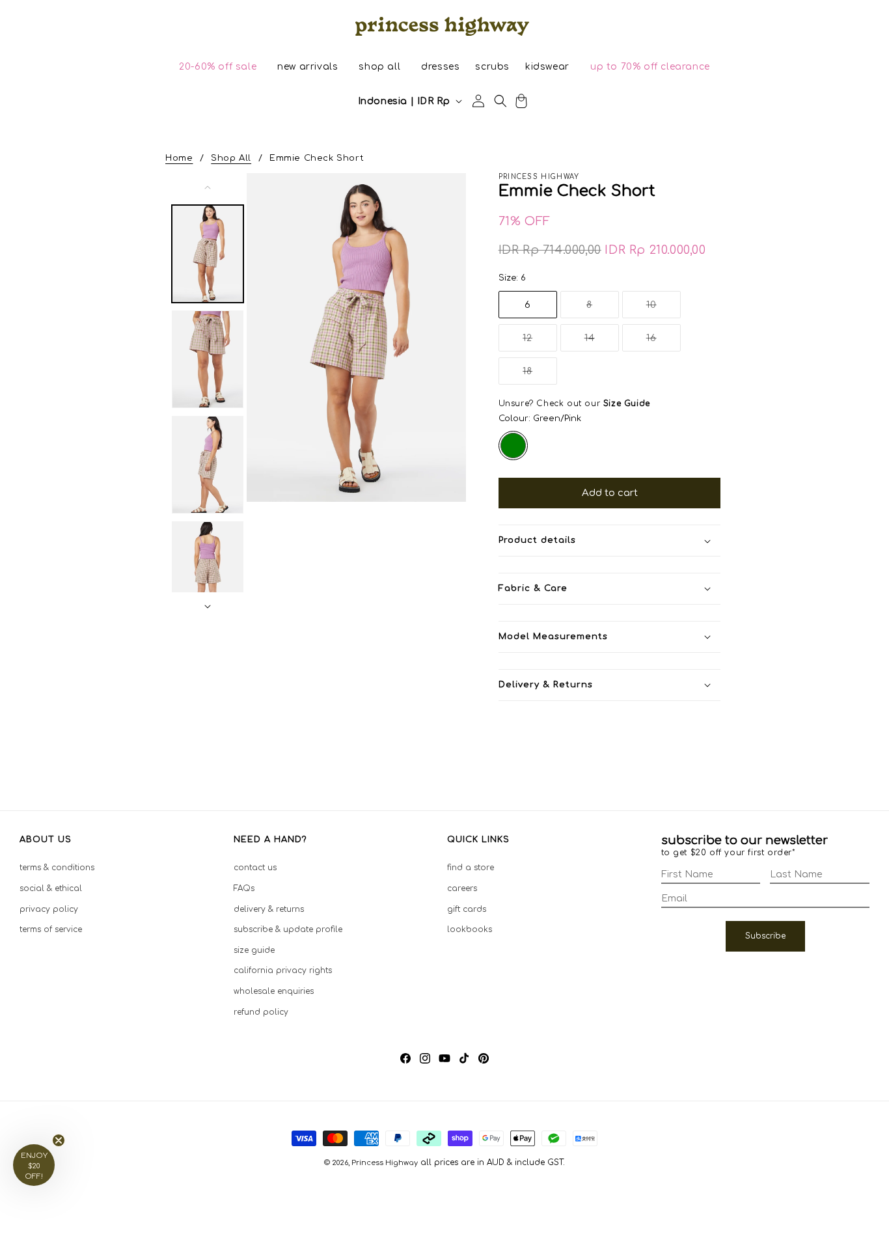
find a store (470, 867)
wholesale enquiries (274, 991)
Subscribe (765, 936)
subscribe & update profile (288, 929)
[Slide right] (207, 607)
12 (540, 342)
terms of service (51, 929)
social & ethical (51, 888)
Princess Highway (384, 1163)
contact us (255, 867)
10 (663, 308)
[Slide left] (207, 187)
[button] (218, 67)
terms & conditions (57, 867)
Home (179, 158)
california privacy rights (283, 970)
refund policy (261, 1012)
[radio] (513, 445)
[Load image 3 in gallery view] (207, 465)
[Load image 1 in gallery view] (207, 254)
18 (540, 375)
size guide (254, 950)
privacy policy (49, 909)
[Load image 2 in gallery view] (207, 359)
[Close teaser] (58, 1140)
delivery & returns (269, 909)
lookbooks (469, 929)
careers (462, 888)
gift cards (466, 909)
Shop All (231, 158)
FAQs (244, 888)
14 (601, 342)
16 (663, 342)
